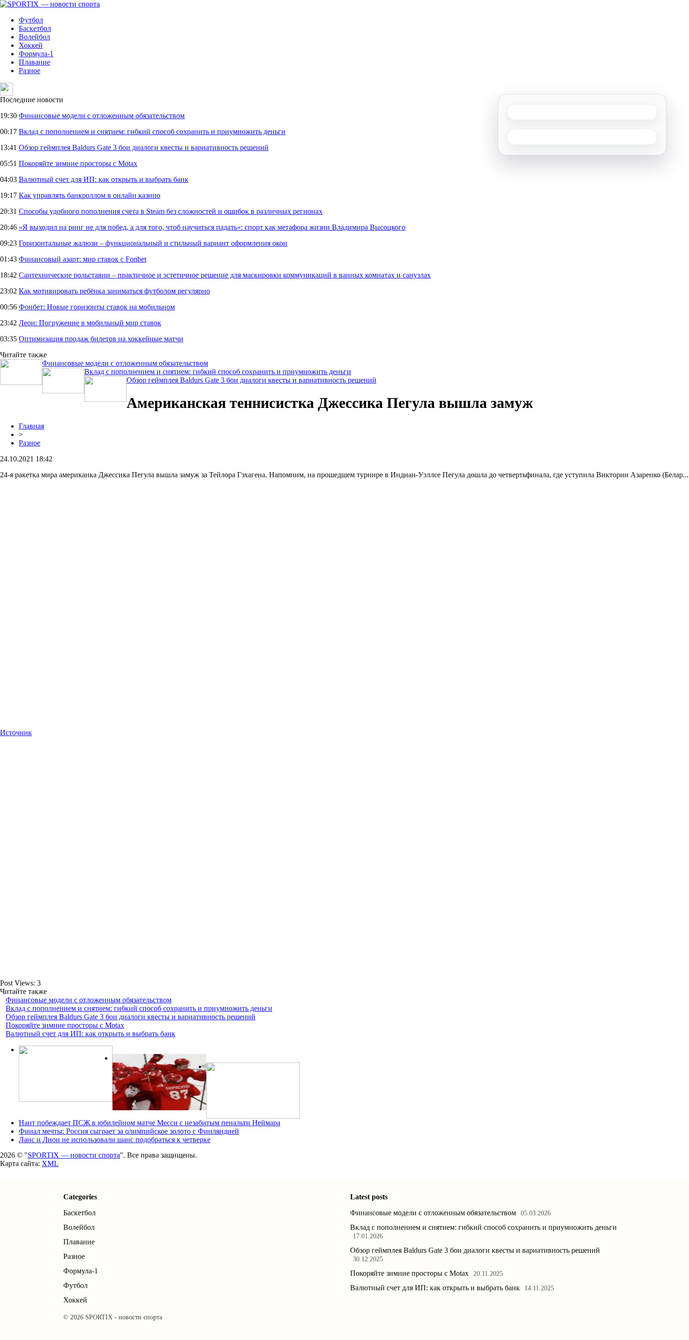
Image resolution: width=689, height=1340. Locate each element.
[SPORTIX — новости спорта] (50, 4)
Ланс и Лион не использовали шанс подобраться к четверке (114, 1140)
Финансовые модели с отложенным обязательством (102, 116)
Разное (29, 71)
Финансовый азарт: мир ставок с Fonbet (82, 259)
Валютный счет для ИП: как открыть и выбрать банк (103, 179)
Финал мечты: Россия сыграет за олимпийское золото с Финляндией (129, 1131)
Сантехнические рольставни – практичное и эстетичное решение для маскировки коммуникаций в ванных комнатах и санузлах (225, 275)
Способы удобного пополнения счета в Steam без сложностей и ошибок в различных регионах (170, 211)
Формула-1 (36, 54)
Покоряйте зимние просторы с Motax (78, 163)
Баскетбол (35, 28)
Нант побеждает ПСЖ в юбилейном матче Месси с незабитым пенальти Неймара (149, 1123)
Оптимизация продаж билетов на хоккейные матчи (101, 339)
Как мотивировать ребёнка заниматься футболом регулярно (114, 291)
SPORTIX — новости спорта (74, 1155)
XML (50, 1163)
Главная (31, 426)
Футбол (31, 20)
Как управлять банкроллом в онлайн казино (89, 195)
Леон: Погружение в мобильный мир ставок (90, 323)
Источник (16, 733)
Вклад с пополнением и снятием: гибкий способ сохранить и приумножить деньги (152, 132)
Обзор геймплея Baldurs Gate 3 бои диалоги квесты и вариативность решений (144, 147)
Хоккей (31, 45)
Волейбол (34, 37)
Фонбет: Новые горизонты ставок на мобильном (97, 307)
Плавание (34, 62)
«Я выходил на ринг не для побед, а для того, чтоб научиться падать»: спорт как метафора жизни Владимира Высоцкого (212, 227)
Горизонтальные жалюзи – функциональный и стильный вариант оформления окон (153, 243)
